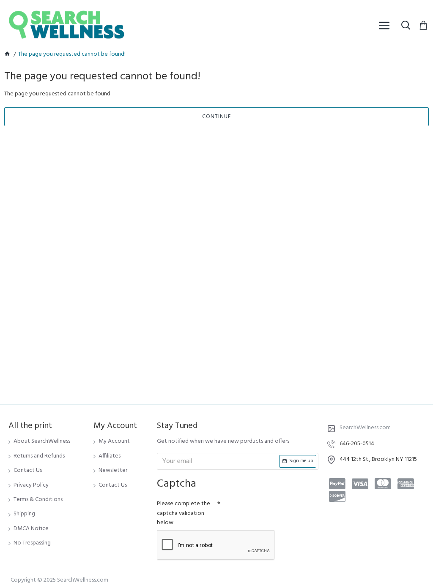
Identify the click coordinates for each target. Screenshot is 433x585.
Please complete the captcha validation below (183, 513)
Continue (216, 116)
